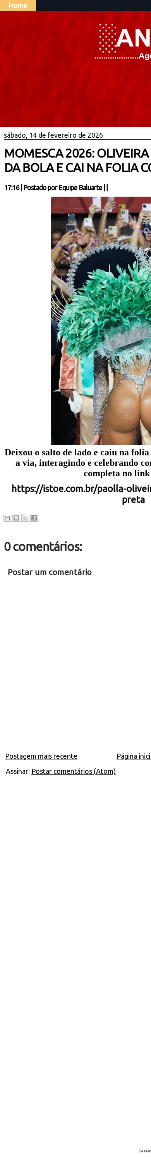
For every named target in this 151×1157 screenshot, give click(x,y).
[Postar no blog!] (16, 518)
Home (18, 5)
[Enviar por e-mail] (7, 518)
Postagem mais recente (41, 756)
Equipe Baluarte (80, 187)
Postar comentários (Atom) (73, 771)
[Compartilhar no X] (25, 518)
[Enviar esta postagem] (110, 187)
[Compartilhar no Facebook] (34, 518)
